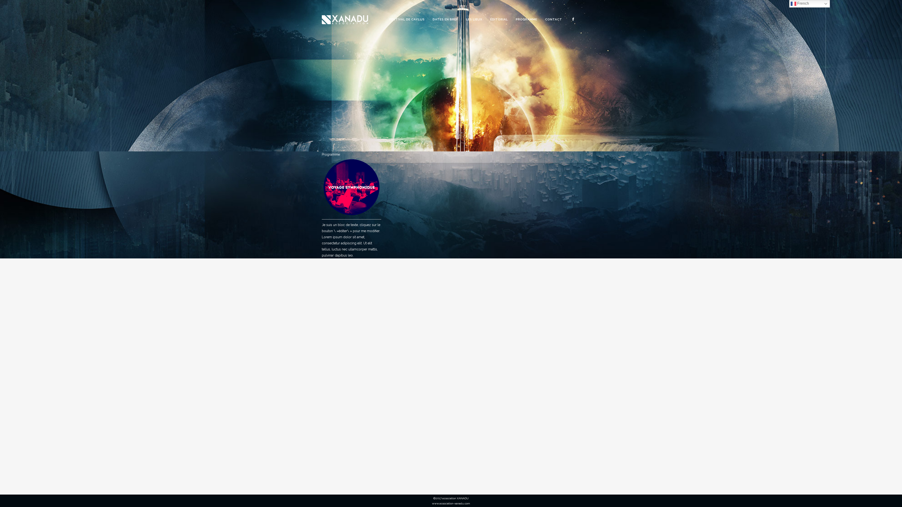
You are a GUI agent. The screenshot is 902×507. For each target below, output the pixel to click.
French (802, 3)
